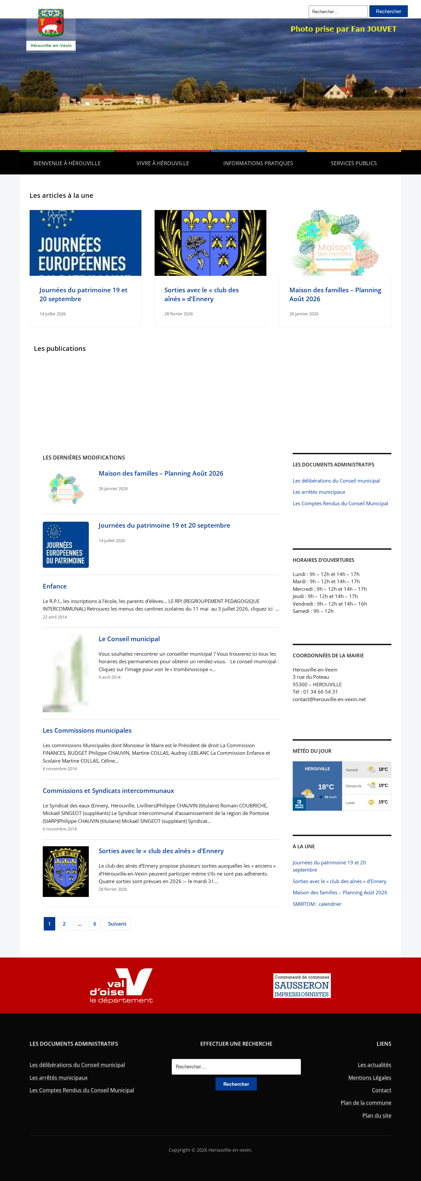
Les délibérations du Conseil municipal (336, 480)
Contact (381, 1090)
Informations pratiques (258, 163)
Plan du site (376, 1115)
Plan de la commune (366, 1102)
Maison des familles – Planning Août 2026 (161, 473)
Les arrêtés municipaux (319, 491)
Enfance (55, 586)
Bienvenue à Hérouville (67, 163)
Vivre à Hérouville (162, 163)
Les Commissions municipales (87, 730)
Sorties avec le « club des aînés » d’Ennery (201, 294)
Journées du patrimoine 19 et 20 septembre (164, 525)
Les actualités (374, 1064)
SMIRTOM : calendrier (317, 904)
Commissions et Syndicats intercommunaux (108, 790)
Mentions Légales (369, 1077)
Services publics (354, 163)
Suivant (117, 923)
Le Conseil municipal (129, 639)
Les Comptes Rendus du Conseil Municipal (340, 503)
